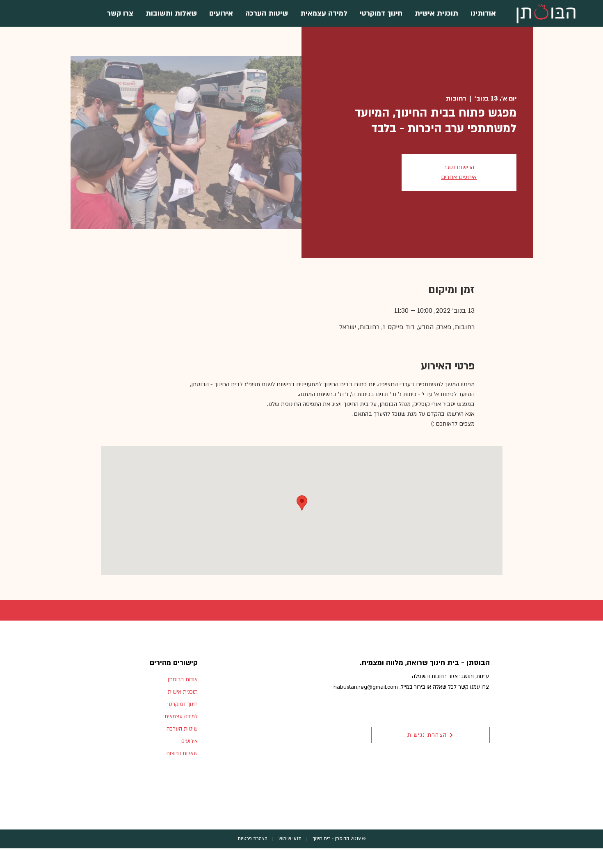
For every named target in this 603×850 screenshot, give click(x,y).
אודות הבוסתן (183, 679)
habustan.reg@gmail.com (365, 687)
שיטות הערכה (182, 729)
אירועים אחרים (459, 177)
